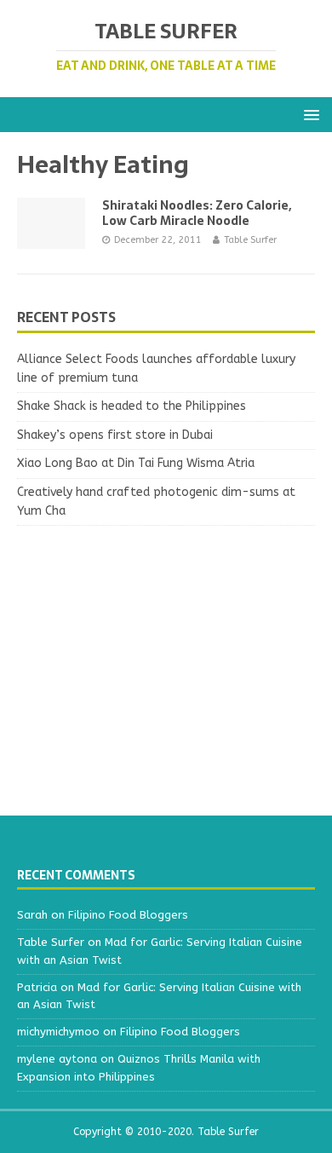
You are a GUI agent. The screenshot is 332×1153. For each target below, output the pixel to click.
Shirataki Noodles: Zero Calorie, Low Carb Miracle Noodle (196, 213)
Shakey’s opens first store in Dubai (115, 435)
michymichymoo (58, 1031)
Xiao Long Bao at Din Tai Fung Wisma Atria (136, 463)
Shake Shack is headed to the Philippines (131, 406)
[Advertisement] (166, 662)
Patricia (37, 987)
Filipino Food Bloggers (128, 914)
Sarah (32, 914)
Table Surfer (250, 239)
